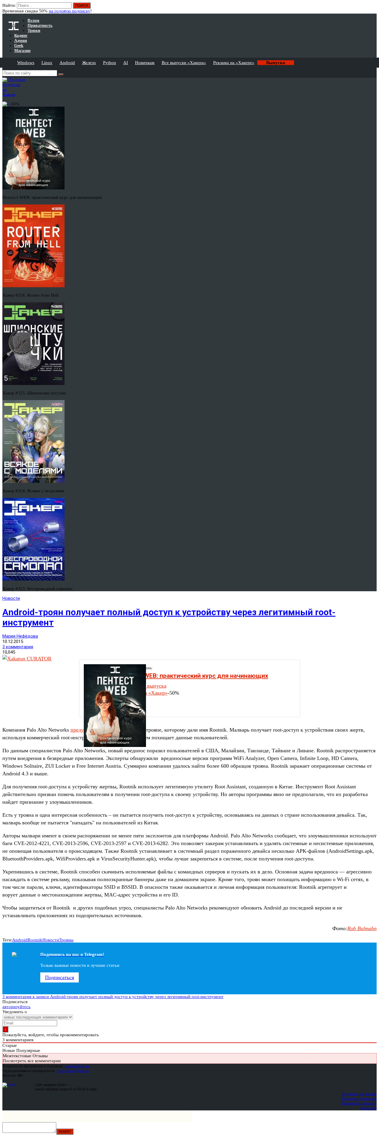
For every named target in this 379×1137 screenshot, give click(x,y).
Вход (373, 8)
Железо (89, 62)
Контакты (368, 1108)
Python (109, 62)
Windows (25, 62)
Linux (46, 62)
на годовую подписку (69, 11)
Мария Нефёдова (20, 636)
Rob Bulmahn (362, 928)
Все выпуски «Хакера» (184, 62)
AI (125, 62)
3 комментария (17, 646)
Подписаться (59, 977)
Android (67, 62)
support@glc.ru (77, 1066)
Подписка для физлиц (359, 1093)
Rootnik (35, 940)
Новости (11, 598)
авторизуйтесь (16, 1006)
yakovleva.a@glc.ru (73, 1070)
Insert (65, 1131)
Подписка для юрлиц (359, 1098)
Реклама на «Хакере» (233, 62)
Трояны (66, 940)
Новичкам (145, 62)
